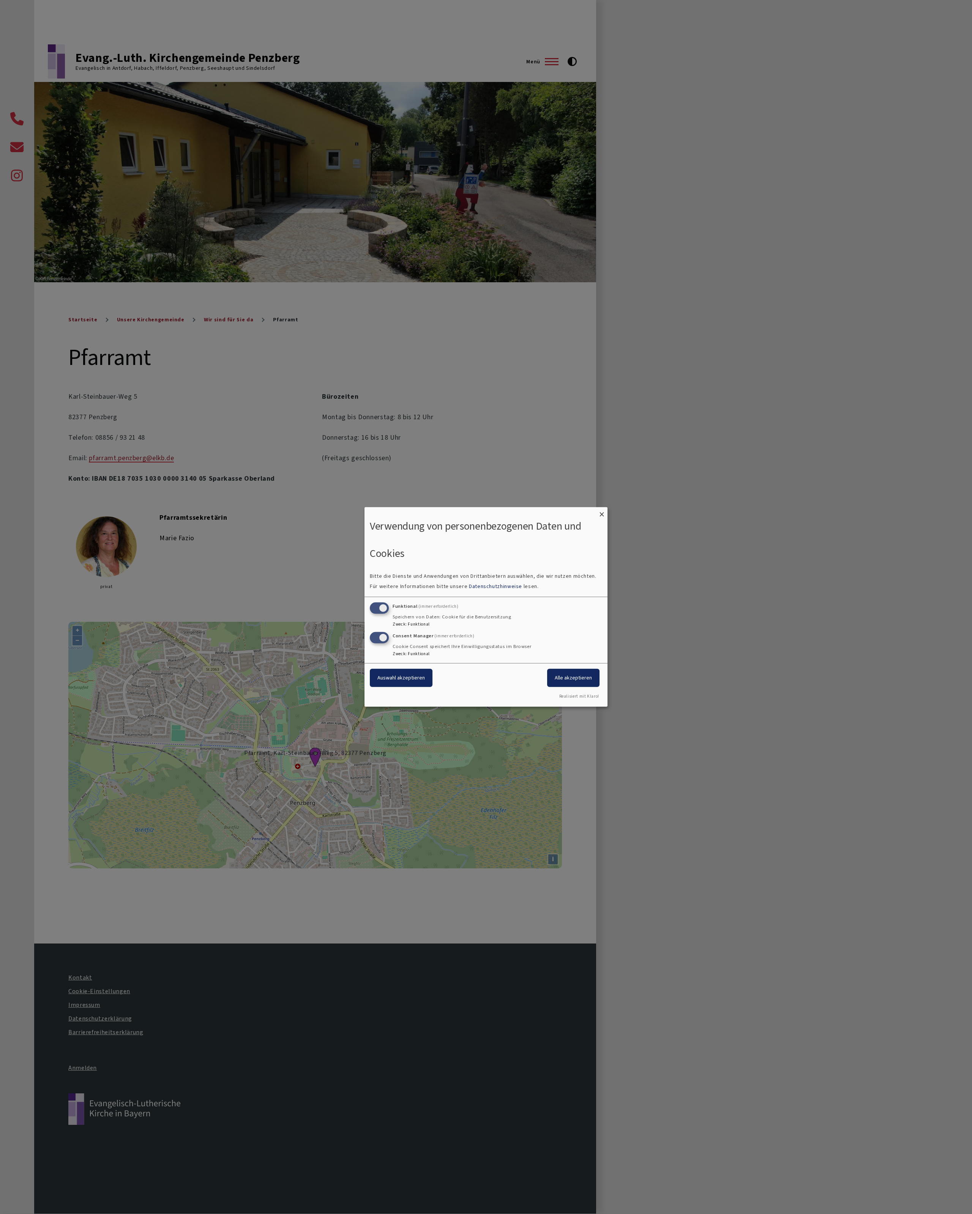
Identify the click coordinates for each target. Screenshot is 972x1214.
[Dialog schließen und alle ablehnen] (602, 512)
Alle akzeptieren (573, 677)
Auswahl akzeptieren (401, 677)
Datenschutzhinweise (495, 586)
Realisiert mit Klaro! (579, 696)
